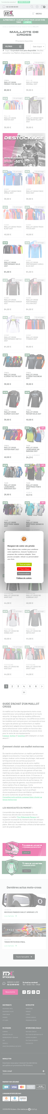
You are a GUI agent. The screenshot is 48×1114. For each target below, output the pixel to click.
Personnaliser (24, 574)
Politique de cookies (24, 578)
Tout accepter (25, 564)
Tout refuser (25, 569)
